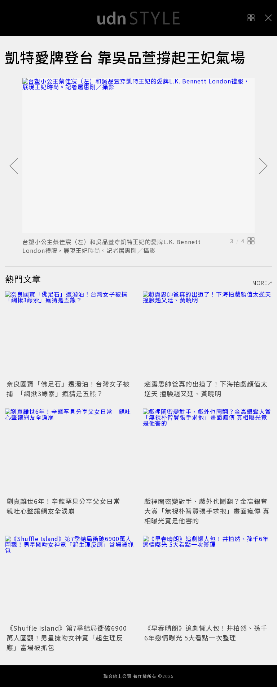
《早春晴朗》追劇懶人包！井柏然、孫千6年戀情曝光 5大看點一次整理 (206, 632)
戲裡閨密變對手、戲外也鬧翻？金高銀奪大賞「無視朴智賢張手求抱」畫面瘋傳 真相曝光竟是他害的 (206, 510)
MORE (260, 282)
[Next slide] (263, 166)
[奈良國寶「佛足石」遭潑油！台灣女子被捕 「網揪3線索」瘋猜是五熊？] (69, 334)
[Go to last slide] (13, 166)
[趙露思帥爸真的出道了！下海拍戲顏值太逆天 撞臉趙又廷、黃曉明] (207, 334)
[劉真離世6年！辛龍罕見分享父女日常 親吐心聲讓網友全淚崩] (69, 452)
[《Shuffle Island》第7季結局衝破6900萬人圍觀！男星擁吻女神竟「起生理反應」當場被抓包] (69, 579)
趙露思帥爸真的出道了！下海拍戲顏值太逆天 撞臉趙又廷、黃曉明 (206, 388)
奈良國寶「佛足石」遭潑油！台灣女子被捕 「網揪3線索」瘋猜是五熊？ (68, 388)
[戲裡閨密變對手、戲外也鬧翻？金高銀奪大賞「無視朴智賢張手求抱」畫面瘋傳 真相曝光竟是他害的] (207, 452)
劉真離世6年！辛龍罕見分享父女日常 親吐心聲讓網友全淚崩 (66, 505)
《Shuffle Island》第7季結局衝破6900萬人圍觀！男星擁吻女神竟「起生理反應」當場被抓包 (66, 637)
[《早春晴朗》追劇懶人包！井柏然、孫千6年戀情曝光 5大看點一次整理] (207, 579)
